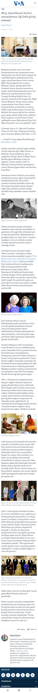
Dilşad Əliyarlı (6, 25)
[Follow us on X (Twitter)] (18, 675)
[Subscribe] (33, 675)
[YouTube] (19, 690)
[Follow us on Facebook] (3, 675)
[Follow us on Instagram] (8, 675)
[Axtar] (30, 690)
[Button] (33, 34)
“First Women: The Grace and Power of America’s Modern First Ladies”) (19, 259)
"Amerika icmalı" (22, 651)
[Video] (8, 690)
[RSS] (23, 675)
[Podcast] (28, 675)
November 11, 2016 (8, 142)
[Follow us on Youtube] (13, 675)
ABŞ (2, 9)
